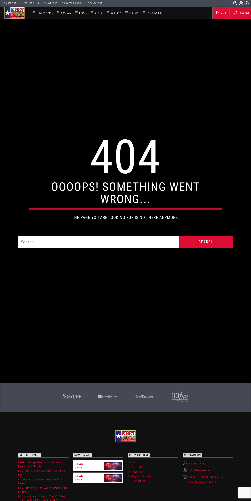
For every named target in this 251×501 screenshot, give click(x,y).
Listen (224, 12)
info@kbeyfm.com (200, 491)
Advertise (51, 3)
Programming (45, 12)
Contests (66, 12)
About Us (11, 3)
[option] (71, 417)
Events (83, 12)
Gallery (134, 12)
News (79, 485)
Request (244, 12)
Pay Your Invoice (73, 3)
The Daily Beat (155, 12)
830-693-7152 (197, 484)
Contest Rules (31, 3)
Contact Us (96, 3)
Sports (99, 12)
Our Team (116, 12)
